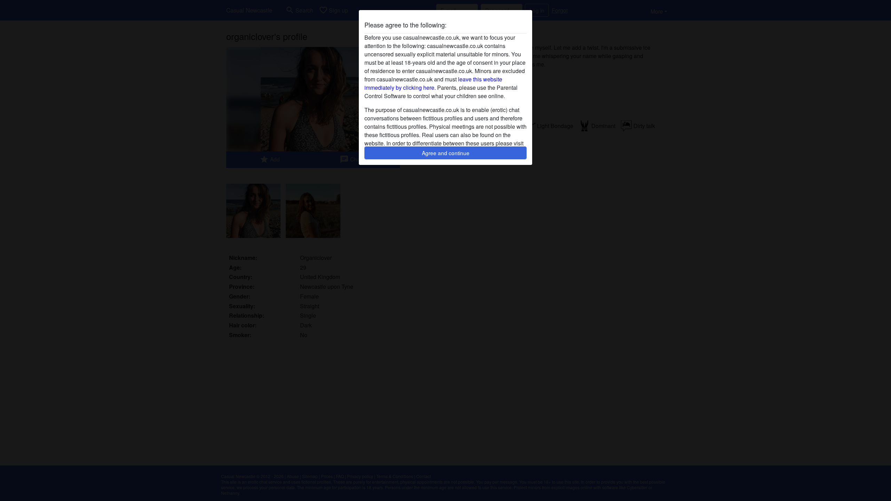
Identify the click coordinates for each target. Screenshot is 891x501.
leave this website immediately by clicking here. (433, 83)
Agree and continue (446, 153)
